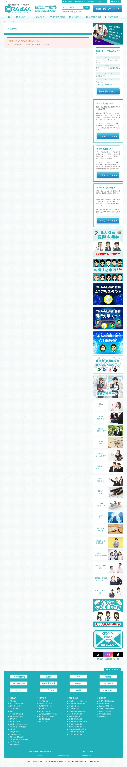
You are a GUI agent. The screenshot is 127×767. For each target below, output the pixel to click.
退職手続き (102, 716)
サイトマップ (113, 670)
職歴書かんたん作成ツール (78, 703)
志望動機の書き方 (75, 709)
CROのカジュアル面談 (47, 716)
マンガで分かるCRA (16, 703)
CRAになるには (100, 480)
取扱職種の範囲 (63, 755)
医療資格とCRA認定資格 (18, 727)
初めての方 (68, 1)
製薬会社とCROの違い (100, 542)
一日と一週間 (14, 709)
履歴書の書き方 (74, 706)
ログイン (116, 1)
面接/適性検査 (113, 17)
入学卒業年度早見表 (75, 734)
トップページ (7, 21)
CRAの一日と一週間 (100, 430)
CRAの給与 (100, 442)
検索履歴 (80, 1)
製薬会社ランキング (46, 703)
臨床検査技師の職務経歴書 (78, 721)
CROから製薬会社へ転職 (101, 554)
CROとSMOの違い (100, 567)
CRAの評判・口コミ (100, 467)
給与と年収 (13, 719)
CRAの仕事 (40, 17)
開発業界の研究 (58, 17)
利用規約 (40, 755)
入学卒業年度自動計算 (76, 732)
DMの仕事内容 (14, 745)
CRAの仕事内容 (100, 418)
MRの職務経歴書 (74, 716)
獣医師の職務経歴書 (75, 727)
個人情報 (87, 755)
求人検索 (22, 17)
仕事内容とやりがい (16, 706)
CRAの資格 (100, 492)
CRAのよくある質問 (100, 455)
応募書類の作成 (95, 17)
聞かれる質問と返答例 (106, 709)
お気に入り (102, 1)
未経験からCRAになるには (19, 724)
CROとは (101, 517)
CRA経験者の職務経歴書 (77, 711)
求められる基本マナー (106, 706)
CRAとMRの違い (15, 732)
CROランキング (100, 505)
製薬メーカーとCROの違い (19, 740)
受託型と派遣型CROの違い (101, 579)
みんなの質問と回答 (16, 716)
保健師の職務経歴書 (75, 724)
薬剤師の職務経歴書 (75, 714)
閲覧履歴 (91, 1)
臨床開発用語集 (100, 529)
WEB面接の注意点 (105, 714)
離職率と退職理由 (15, 721)
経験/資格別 (76, 17)
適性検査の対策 (104, 703)
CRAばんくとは (87, 751)
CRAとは (101, 405)
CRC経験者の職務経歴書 (77, 729)
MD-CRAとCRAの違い (17, 737)
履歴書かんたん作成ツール (78, 701)
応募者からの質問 (105, 711)
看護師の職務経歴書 (75, 719)
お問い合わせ (39, 751)
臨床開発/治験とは (45, 706)
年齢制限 (13, 729)
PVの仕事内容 (14, 742)
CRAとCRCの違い (100, 591)
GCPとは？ (43, 721)
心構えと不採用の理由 (106, 701)
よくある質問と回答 (16, 714)
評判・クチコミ (15, 711)
